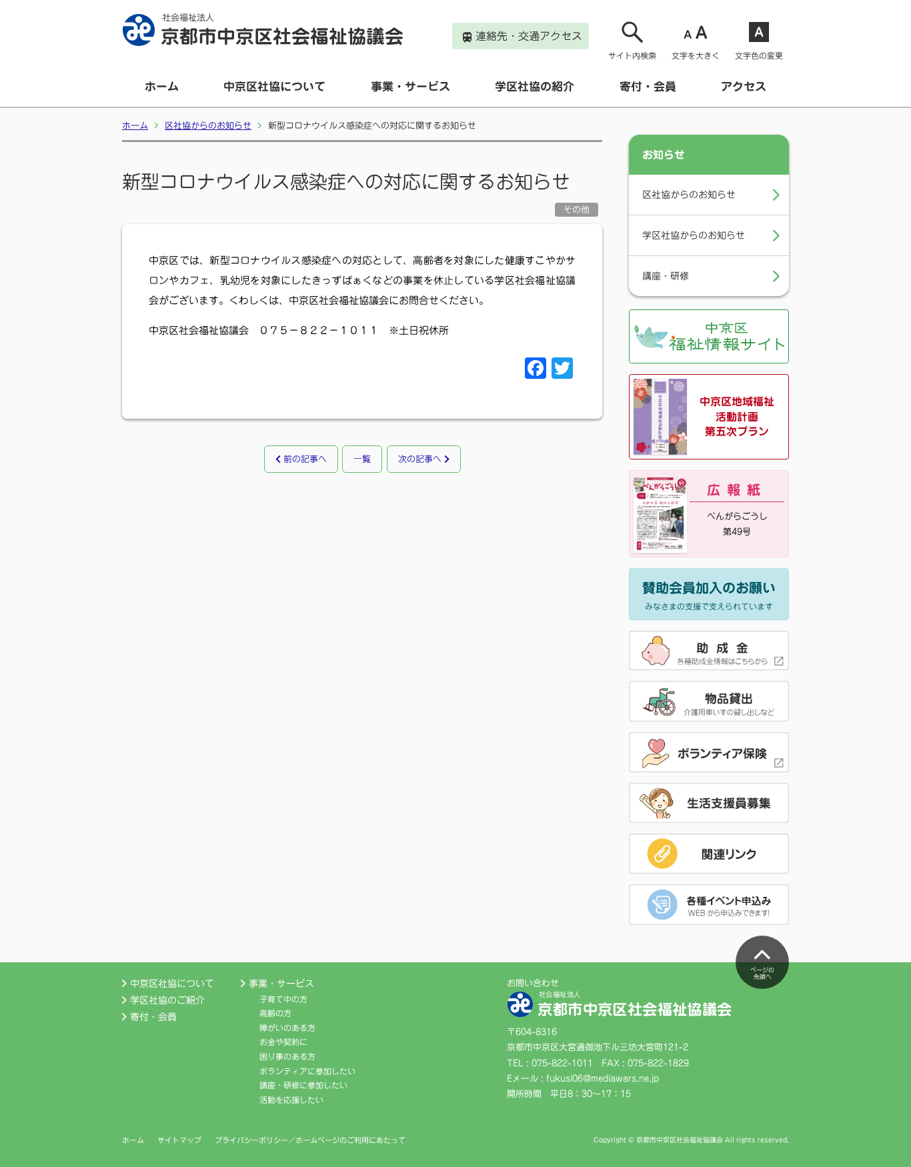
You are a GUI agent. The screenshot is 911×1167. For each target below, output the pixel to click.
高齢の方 (275, 1013)
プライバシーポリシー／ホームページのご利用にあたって (310, 1140)
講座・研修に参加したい (303, 1085)
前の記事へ (304, 459)
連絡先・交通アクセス (529, 36)
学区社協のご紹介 (167, 1000)
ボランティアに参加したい (307, 1071)
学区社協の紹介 (534, 86)
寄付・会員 (648, 86)
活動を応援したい (291, 1100)
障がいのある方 (287, 1028)
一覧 (362, 459)
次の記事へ (421, 459)
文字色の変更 (759, 55)
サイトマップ (179, 1140)
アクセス (743, 86)
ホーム (162, 86)
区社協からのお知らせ (208, 125)
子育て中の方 (283, 999)
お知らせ (663, 154)
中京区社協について (274, 86)
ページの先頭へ (762, 973)
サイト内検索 (632, 55)
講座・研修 (665, 276)
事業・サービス (410, 86)
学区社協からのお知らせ (693, 235)
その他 (577, 209)
